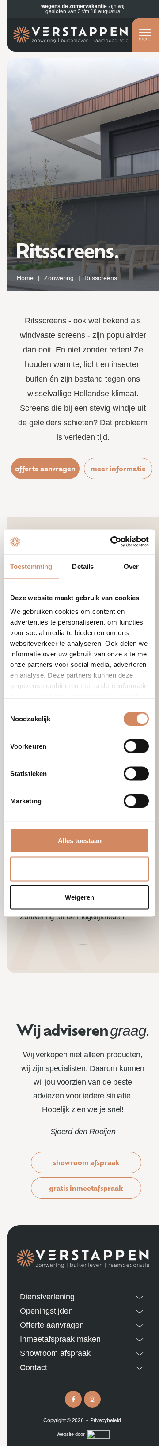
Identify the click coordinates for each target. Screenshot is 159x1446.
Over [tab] (131, 566)
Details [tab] (83, 566)
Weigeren (79, 897)
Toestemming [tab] (31, 566)
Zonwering (59, 277)
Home (25, 277)
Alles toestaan (80, 840)
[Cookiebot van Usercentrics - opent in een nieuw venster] (112, 542)
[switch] (136, 746)
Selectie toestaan (79, 868)
